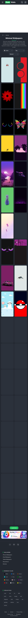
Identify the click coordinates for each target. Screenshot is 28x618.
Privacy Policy (19, 611)
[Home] (2, 35)
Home (5, 611)
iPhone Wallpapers (7, 554)
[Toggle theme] (25, 2)
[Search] (22, 2)
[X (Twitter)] (18, 544)
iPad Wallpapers (7, 557)
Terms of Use (10, 614)
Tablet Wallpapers (7, 559)
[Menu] (2, 2)
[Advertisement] (14, 19)
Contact (11, 611)
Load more (14, 528)
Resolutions (6, 561)
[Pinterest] (14, 544)
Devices (5, 564)
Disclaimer (18, 614)
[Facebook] (10, 544)
